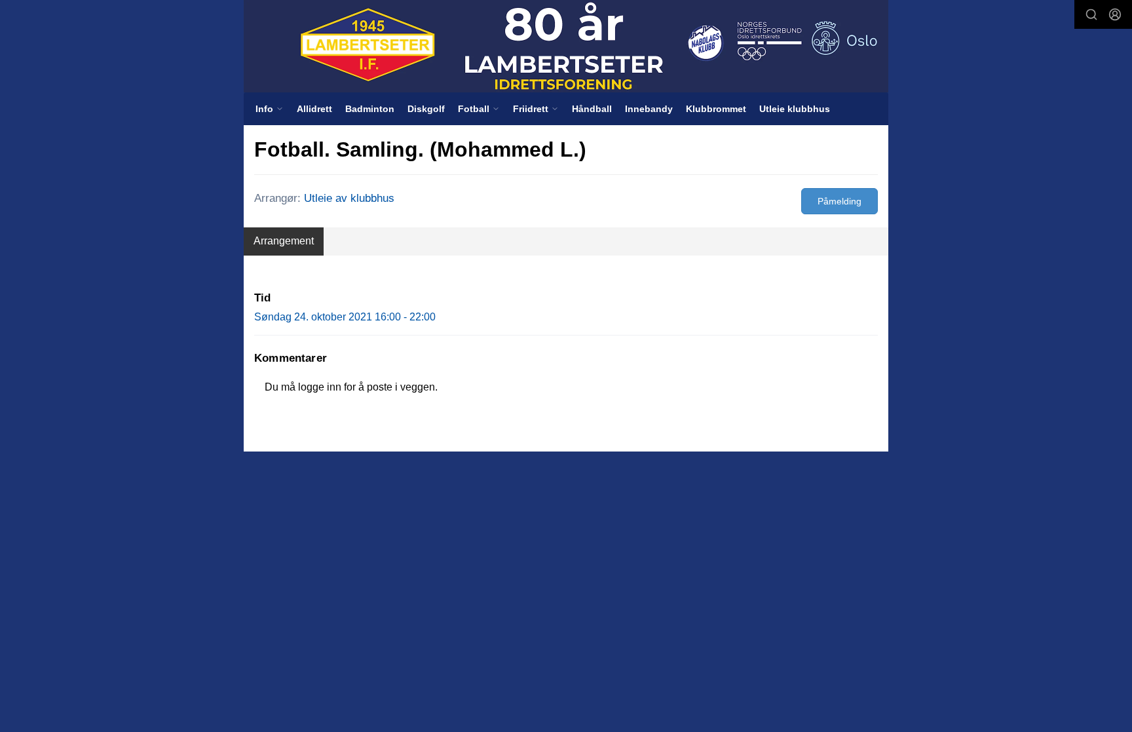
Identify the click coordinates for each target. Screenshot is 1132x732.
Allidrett (314, 109)
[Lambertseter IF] (566, 46)
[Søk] (1091, 14)
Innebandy (649, 109)
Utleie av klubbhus (349, 198)
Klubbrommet (716, 109)
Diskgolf (426, 109)
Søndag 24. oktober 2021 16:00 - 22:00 (345, 316)
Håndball (592, 109)
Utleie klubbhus (794, 109)
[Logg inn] (1115, 14)
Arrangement (284, 240)
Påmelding (839, 201)
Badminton (369, 109)
